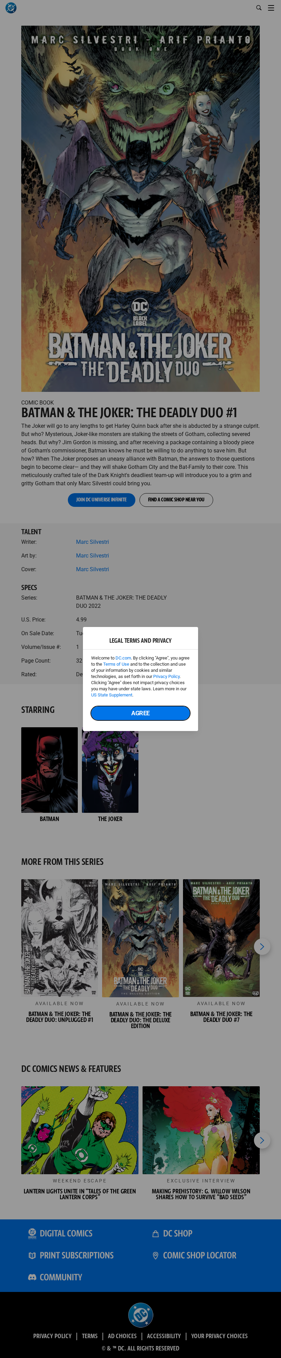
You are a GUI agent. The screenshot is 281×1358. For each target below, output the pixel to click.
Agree (140, 713)
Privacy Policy (166, 676)
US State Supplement (111, 694)
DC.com (123, 658)
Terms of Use (116, 664)
